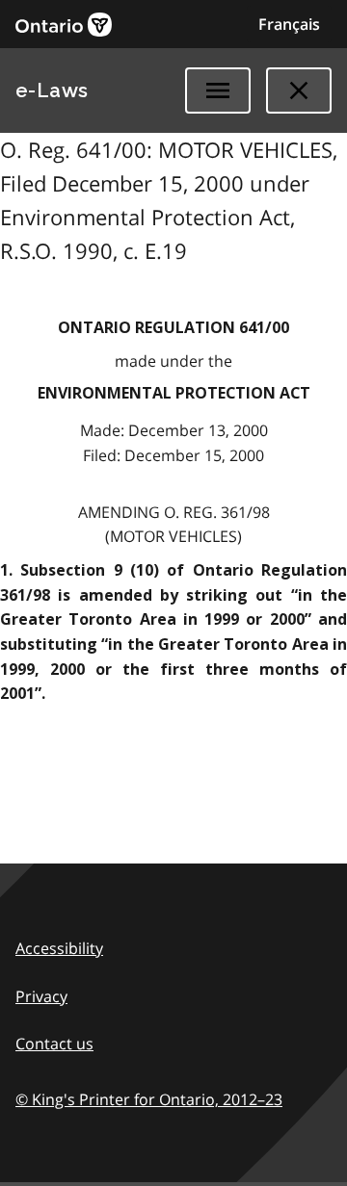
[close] (299, 90)
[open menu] (218, 90)
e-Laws (52, 90)
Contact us (54, 1043)
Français (289, 24)
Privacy (41, 996)
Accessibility (59, 948)
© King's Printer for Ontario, (148, 1099)
